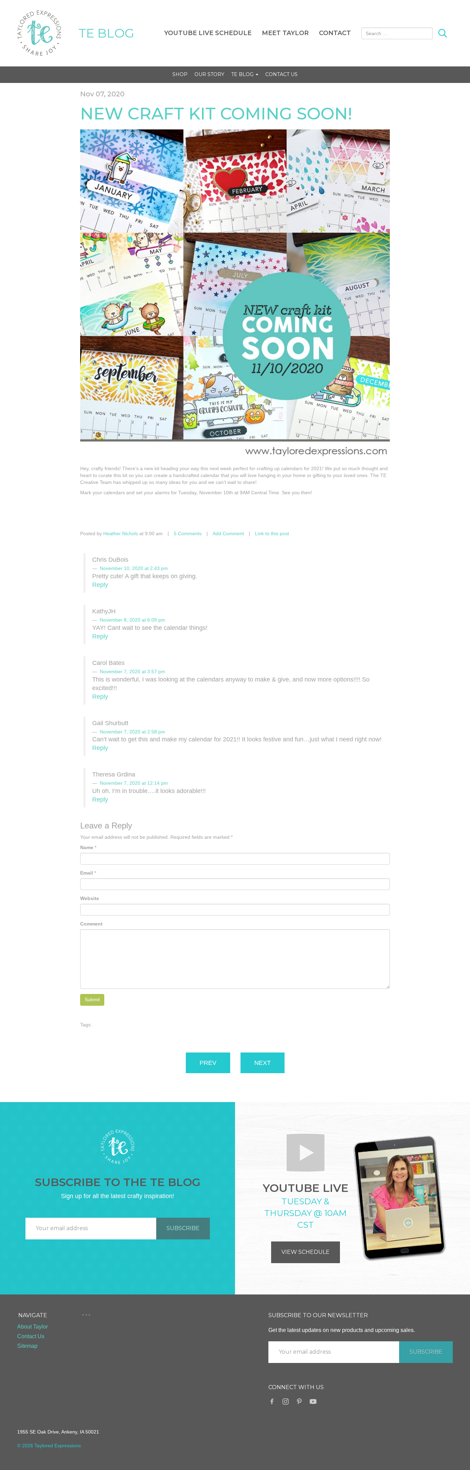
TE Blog (243, 74)
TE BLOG (106, 33)
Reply (100, 584)
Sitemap (27, 1346)
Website (89, 898)
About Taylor (32, 1327)
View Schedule (305, 1252)
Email (86, 873)
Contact (335, 33)
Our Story (209, 74)
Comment (91, 924)
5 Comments (188, 533)
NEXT (262, 1062)
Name (86, 847)
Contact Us (281, 74)
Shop (180, 74)
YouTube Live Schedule (208, 33)
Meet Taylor (285, 33)
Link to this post (272, 533)
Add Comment (228, 533)
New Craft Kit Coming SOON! (216, 114)
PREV (208, 1062)
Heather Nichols (120, 533)
